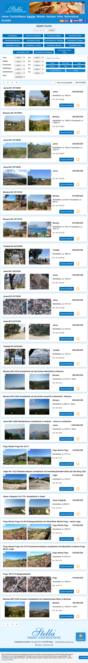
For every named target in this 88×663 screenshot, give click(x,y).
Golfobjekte (12, 36)
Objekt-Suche (44, 25)
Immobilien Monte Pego (64, 51)
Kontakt (6, 20)
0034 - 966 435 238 (45, 645)
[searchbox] (66, 58)
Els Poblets (65, 63)
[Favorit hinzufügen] (78, 105)
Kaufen (31, 16)
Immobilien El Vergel (75, 41)
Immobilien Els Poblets (54, 41)
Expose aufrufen (66, 105)
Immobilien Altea (75, 36)
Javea (79, 66)
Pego (79, 63)
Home (5, 16)
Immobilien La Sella (33, 45)
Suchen (75, 70)
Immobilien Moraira (54, 45)
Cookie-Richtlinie (7, 659)
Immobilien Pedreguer (43, 52)
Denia (52, 63)
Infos (60, 16)
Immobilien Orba (23, 52)
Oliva (65, 66)
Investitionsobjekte (54, 36)
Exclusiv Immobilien (33, 36)
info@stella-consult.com (64, 642)
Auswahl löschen (55, 70)
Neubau (51, 16)
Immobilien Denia (33, 41)
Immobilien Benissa (12, 41)
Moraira (52, 66)
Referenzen (71, 16)
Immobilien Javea (12, 45)
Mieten (41, 16)
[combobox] (66, 58)
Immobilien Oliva (75, 45)
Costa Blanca (18, 16)
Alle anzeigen (81, 82)
